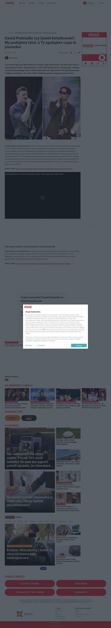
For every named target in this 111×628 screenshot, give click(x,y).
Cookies (35, 340)
